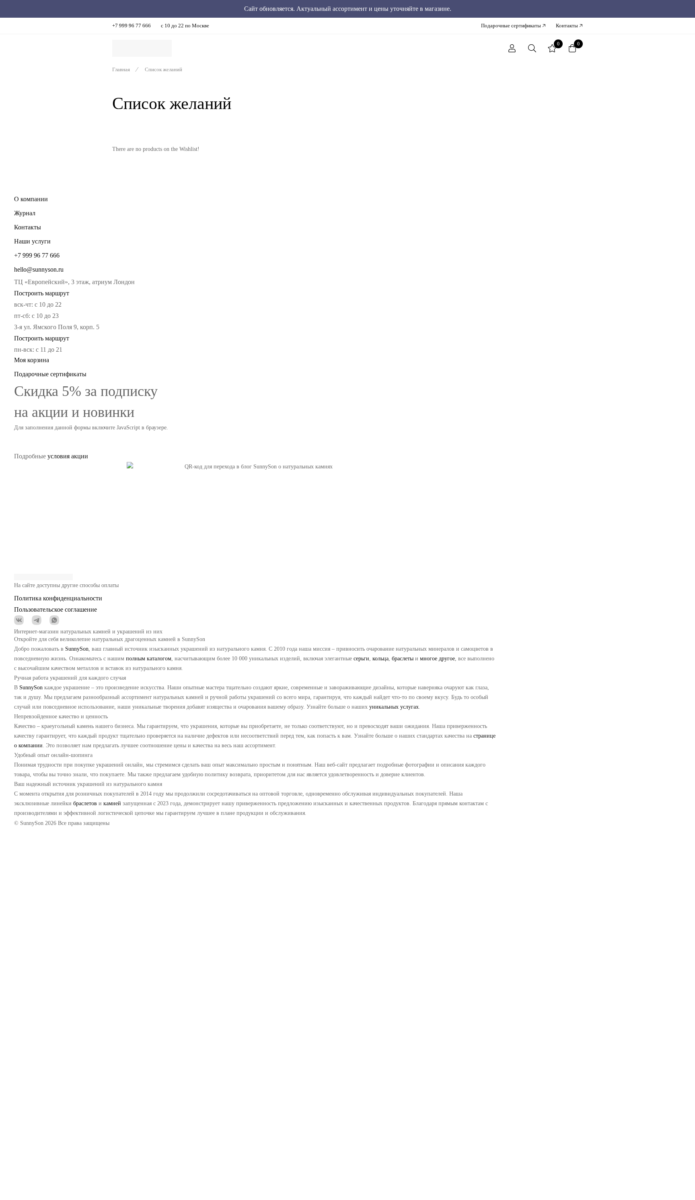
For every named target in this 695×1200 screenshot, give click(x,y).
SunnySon (76, 649)
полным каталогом (148, 659)
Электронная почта (193, 428)
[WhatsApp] (54, 620)
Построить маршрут (41, 293)
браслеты (402, 659)
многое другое (437, 659)
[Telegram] (36, 620)
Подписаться (475, 432)
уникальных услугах (394, 707)
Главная (121, 69)
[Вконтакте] (19, 620)
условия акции (67, 456)
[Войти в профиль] (512, 48)
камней (112, 803)
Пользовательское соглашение (55, 609)
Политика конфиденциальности (58, 598)
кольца (380, 659)
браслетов (85, 803)
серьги (361, 659)
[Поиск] (532, 48)
